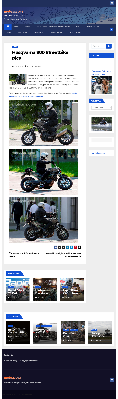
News (28, 27)
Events (66, 329)
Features (23, 33)
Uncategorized (47, 326)
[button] (108, 30)
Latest (15, 46)
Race (78, 27)
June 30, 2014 (70, 340)
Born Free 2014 (69, 334)
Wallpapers (57, 33)
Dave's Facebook (98, 153)
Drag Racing (93, 27)
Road (10, 326)
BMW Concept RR (16, 331)
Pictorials (76, 33)
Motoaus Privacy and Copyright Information (21, 361)
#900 (29, 66)
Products (39, 33)
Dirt (9, 33)
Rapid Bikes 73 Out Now (70, 292)
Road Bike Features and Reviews (54, 27)
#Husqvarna (36, 66)
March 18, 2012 (99, 340)
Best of (93, 329)
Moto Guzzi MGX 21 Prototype (43, 332)
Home (17, 27)
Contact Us (8, 355)
